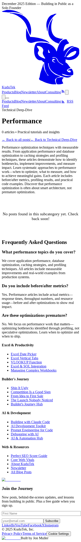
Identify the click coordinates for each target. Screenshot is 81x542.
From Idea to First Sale (27, 396)
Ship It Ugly (19, 388)
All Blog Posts (21, 472)
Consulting (53, 92)
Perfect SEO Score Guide (29, 456)
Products (8, 92)
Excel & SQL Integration (28, 366)
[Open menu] (7, 98)
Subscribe (51, 521)
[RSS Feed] (63, 92)
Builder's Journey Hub (27, 404)
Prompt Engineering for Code (32, 430)
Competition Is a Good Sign (31, 392)
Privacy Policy (12, 533)
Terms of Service (34, 533)
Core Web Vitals (22, 460)
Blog (17, 92)
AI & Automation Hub (27, 438)
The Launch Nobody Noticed (32, 400)
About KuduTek (22, 464)
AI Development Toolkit (28, 426)
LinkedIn (8, 525)
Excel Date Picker (23, 354)
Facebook (35, 525)
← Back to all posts (16, 140)
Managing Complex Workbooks (33, 370)
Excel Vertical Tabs (24, 358)
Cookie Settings (58, 533)
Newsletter (28, 92)
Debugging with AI (24, 434)
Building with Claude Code (30, 422)
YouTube (21, 525)
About (40, 92)
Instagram (51, 525)
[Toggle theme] (67, 92)
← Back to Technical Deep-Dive (53, 140)
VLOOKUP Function (26, 362)
